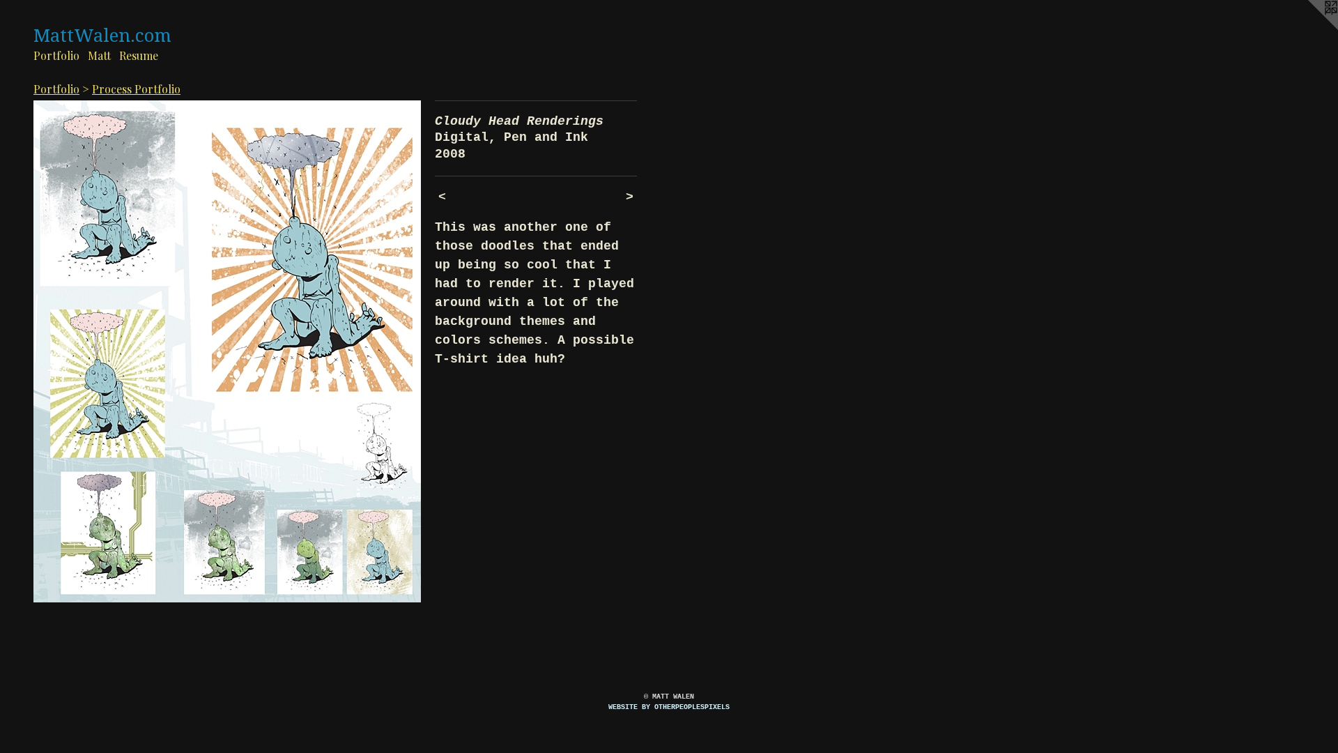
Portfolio (56, 55)
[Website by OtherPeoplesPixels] (1310, 28)
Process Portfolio (136, 89)
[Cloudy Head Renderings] (227, 351)
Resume (138, 55)
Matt (99, 55)
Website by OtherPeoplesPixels (669, 707)
